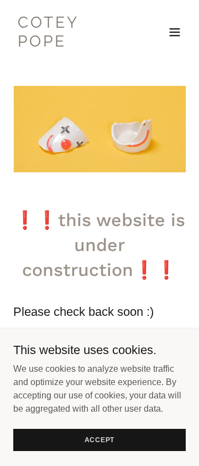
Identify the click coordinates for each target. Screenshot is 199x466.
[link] (73, 43)
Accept (100, 439)
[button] (175, 32)
